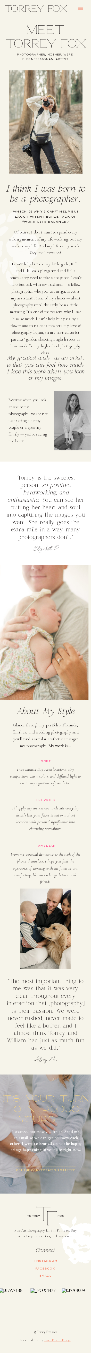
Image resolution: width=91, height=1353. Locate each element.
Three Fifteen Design (57, 1340)
